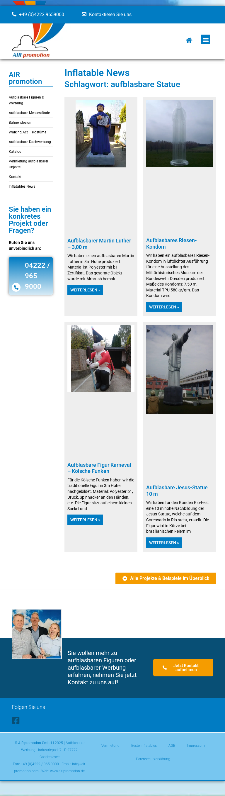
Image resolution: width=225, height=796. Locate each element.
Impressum (196, 746)
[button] (205, 39)
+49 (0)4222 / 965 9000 (40, 764)
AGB (171, 746)
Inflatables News (22, 186)
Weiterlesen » (85, 290)
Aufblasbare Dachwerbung (30, 142)
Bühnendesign (20, 122)
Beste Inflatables (144, 746)
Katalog (15, 152)
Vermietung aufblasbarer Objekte (28, 164)
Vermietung (110, 746)
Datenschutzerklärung (153, 759)
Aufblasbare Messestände (29, 113)
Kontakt (15, 177)
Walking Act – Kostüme (27, 132)
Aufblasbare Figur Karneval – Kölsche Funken (99, 468)
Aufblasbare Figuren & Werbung (26, 100)
